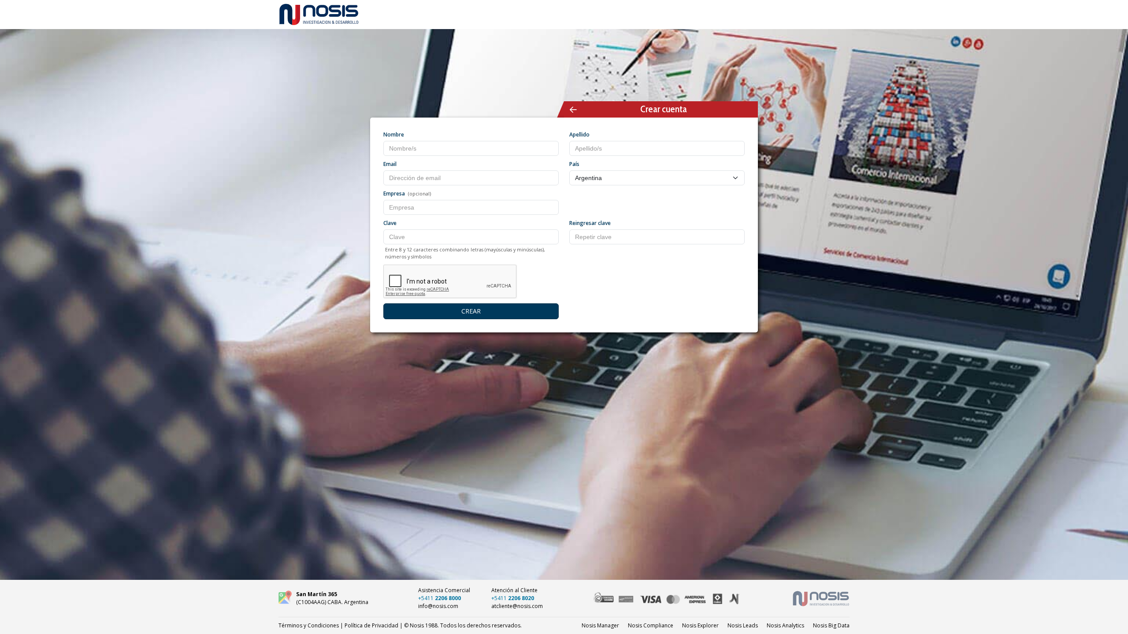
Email (390, 164)
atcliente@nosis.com (517, 606)
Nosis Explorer (700, 625)
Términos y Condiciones (308, 625)
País (574, 164)
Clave (390, 223)
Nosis (831, 625)
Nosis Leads (742, 625)
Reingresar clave (590, 223)
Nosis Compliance (650, 625)
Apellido (579, 134)
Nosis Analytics (785, 625)
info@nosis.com (438, 606)
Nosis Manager (600, 625)
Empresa (394, 193)
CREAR (471, 311)
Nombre (393, 134)
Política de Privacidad (371, 625)
